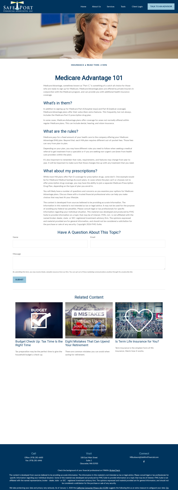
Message (17, 254)
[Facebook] (144, 461)
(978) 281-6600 (36, 458)
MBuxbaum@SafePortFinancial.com (144, 457)
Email (92, 237)
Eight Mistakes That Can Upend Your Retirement (87, 343)
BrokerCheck (115, 470)
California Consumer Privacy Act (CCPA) (92, 488)
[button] (83, 6)
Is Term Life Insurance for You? (137, 341)
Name (15, 237)
